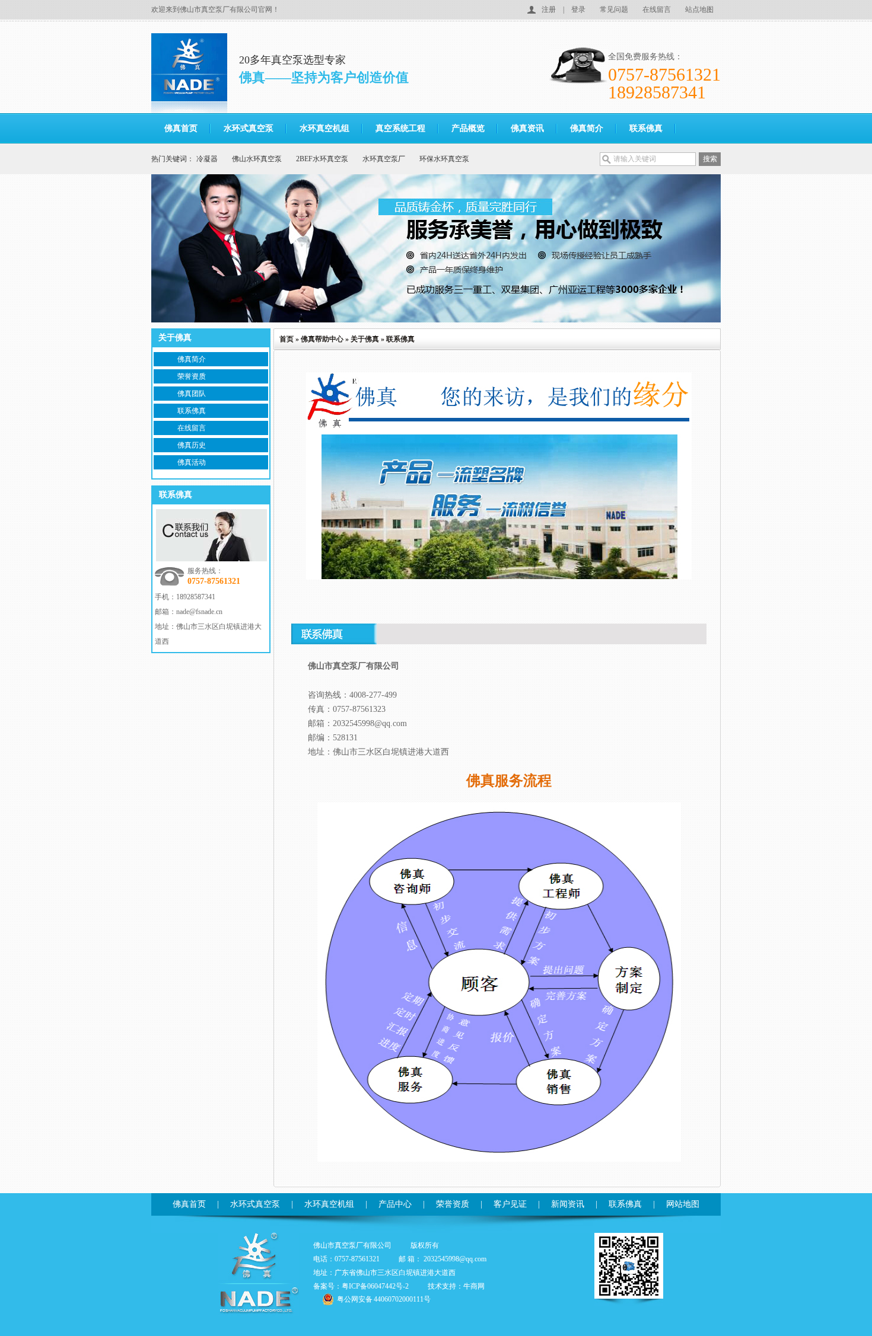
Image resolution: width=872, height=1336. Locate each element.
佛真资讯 (527, 128)
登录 (578, 9)
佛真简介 (586, 128)
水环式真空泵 (248, 128)
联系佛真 (646, 128)
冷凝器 (207, 159)
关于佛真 (365, 339)
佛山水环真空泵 (257, 159)
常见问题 (614, 9)
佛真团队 (191, 393)
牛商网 (474, 1286)
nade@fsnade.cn (199, 612)
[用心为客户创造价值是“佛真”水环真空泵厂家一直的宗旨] (436, 248)
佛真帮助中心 (322, 339)
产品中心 (395, 1204)
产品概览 (468, 128)
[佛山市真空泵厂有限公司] (195, 73)
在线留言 (656, 9)
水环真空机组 (324, 128)
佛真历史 (191, 445)
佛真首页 (181, 128)
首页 (286, 339)
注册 (549, 9)
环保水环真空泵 (444, 159)
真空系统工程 (400, 128)
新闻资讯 (567, 1204)
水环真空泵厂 (383, 159)
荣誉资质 (191, 376)
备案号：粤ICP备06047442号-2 (361, 1286)
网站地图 (682, 1204)
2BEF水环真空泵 (322, 159)
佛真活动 (191, 462)
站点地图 (699, 9)
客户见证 (510, 1204)
